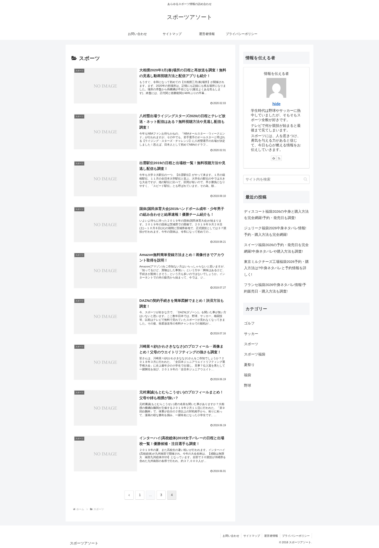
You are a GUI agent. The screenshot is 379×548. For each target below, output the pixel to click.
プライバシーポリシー (296, 535)
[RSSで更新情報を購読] (279, 158)
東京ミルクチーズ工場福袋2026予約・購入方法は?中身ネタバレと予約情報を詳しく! (276, 268)
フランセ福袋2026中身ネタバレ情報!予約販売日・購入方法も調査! (275, 288)
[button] (305, 179)
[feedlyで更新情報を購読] (273, 158)
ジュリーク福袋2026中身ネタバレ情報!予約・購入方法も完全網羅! (275, 231)
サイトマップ (251, 535)
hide (276, 104)
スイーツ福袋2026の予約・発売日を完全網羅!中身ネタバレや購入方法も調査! (276, 248)
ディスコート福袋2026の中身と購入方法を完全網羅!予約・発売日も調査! (276, 215)
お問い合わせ (231, 535)
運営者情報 (271, 535)
